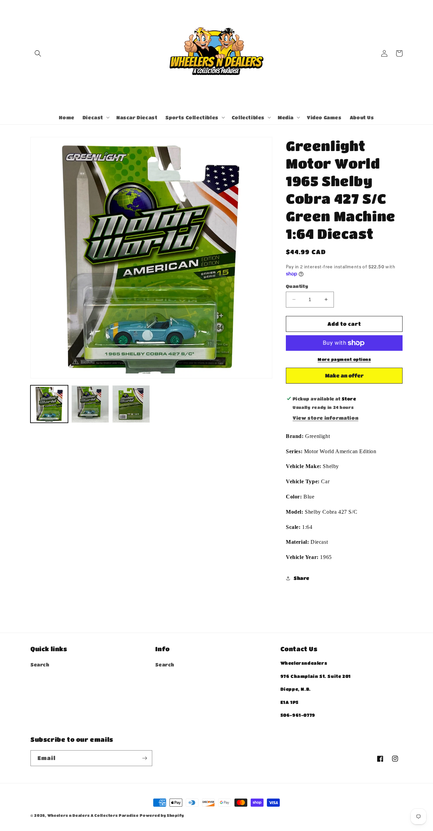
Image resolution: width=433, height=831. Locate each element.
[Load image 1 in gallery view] (49, 404)
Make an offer (344, 378)
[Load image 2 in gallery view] (90, 404)
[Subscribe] (144, 758)
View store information (325, 417)
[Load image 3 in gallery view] (131, 404)
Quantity (297, 286)
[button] (37, 53)
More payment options (344, 359)
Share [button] (302, 578)
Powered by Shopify (162, 815)
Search (39, 664)
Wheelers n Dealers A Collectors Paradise (93, 815)
